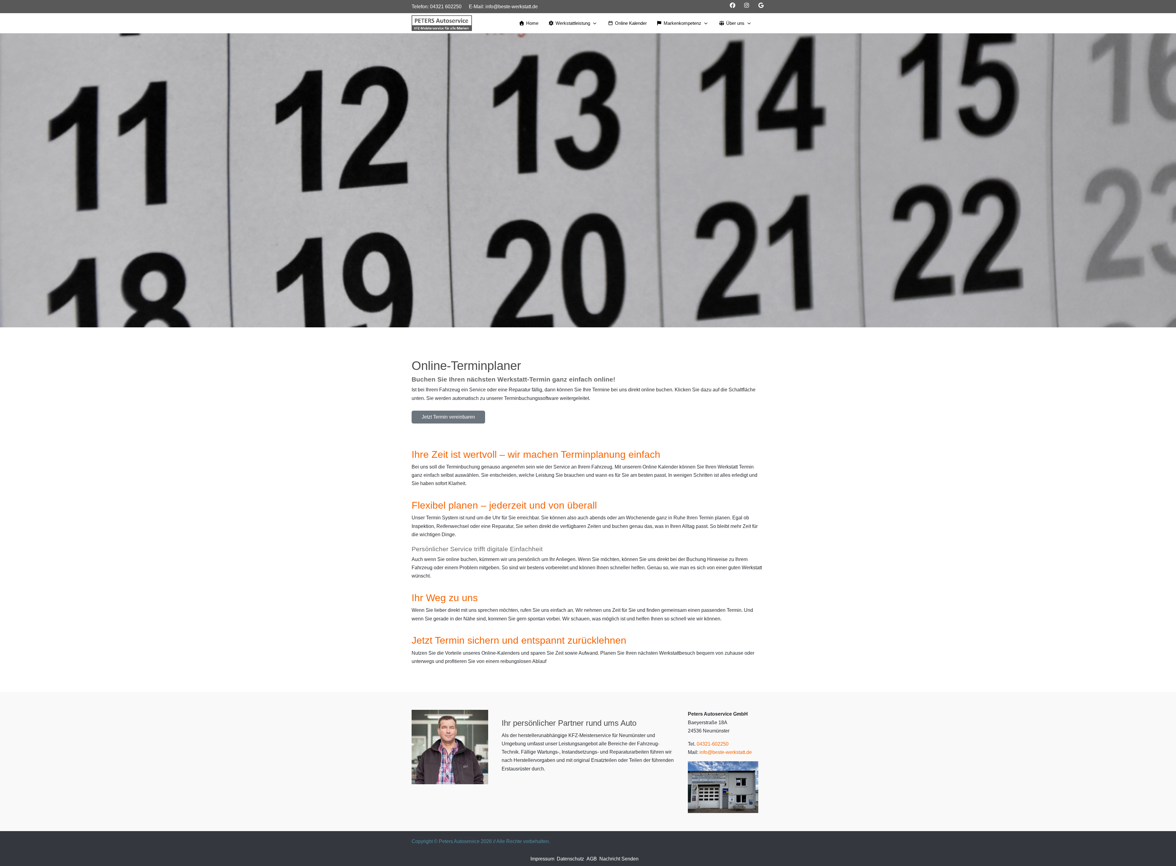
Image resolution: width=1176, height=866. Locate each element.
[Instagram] (746, 5)
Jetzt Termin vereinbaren (448, 417)
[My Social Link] (761, 5)
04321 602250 (446, 6)
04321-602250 (713, 744)
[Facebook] (732, 5)
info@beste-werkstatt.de (511, 6)
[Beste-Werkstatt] (442, 23)
